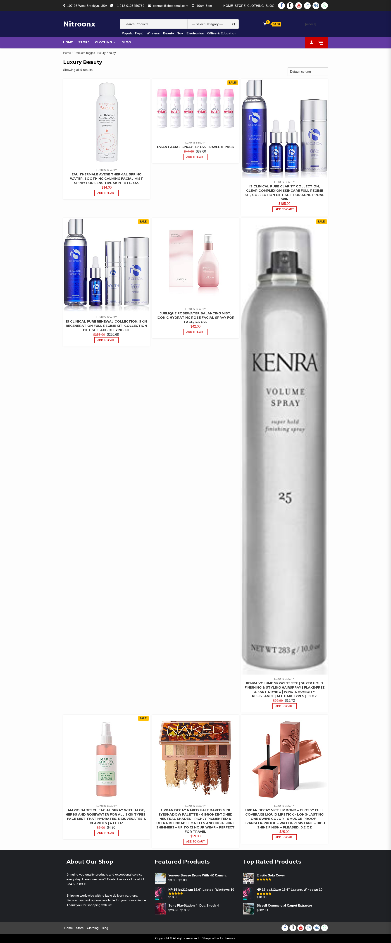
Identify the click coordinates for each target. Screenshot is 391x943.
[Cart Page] (265, 24)
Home (228, 5)
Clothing (255, 5)
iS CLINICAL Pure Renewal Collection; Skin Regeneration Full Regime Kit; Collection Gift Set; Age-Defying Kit (106, 325)
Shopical (208, 938)
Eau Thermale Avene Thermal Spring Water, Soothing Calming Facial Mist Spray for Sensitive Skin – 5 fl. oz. (106, 178)
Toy (180, 33)
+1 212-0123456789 (129, 5)
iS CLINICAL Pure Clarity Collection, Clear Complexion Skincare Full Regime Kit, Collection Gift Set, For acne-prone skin (284, 192)
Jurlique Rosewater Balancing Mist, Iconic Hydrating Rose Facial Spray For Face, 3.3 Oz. (195, 317)
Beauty (168, 33)
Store (240, 5)
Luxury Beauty (106, 170)
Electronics (195, 33)
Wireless (153, 33)
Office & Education (221, 33)
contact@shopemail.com (170, 5)
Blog (270, 5)
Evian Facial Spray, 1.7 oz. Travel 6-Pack (195, 147)
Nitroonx (79, 24)
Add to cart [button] (106, 193)
